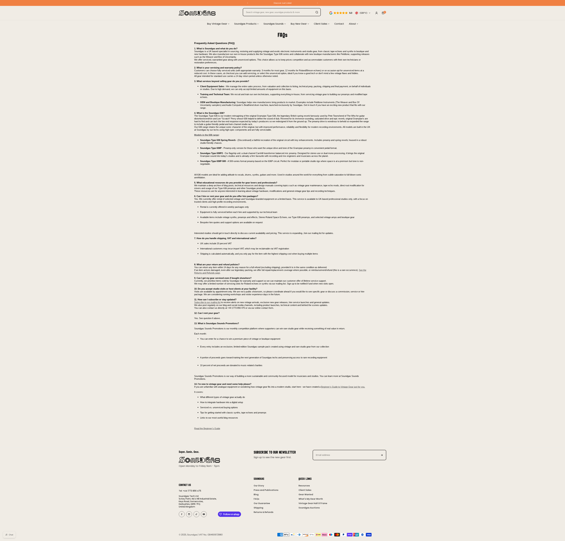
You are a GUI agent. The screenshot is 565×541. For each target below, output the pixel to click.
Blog (256, 494)
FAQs (256, 498)
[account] (376, 13)
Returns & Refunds (263, 512)
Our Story (259, 485)
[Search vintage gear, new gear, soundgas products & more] (317, 12)
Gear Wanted (306, 494)
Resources (304, 485)
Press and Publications (266, 490)
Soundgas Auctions (309, 507)
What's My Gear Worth (311, 498)
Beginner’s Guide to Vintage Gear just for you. (343, 387)
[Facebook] (182, 514)
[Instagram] (189, 514)
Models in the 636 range (206, 135)
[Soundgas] (197, 13)
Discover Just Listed (282, 3)
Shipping (258, 507)
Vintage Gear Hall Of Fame (313, 503)
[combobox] (282, 12)
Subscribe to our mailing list (207, 302)
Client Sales (305, 490)
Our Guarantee (262, 503)
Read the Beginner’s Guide (207, 428)
